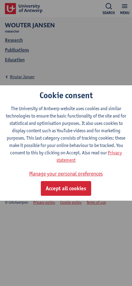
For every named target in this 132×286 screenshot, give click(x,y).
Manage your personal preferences (66, 173)
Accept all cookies (66, 188)
